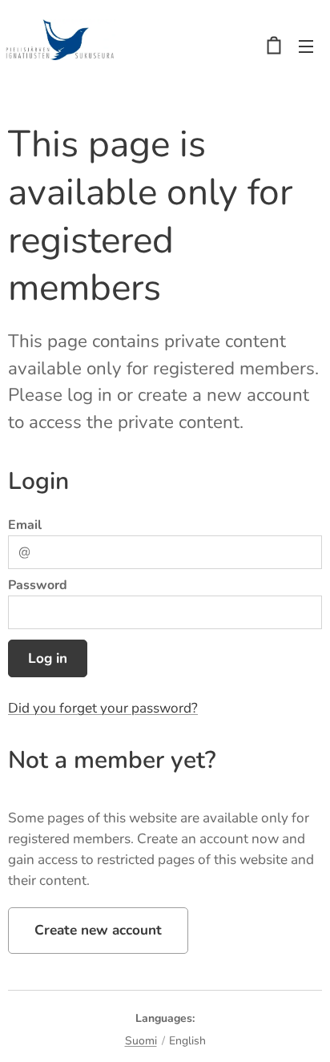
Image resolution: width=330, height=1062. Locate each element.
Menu (306, 46)
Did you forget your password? (103, 708)
